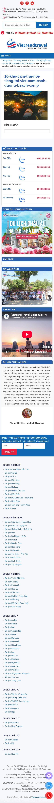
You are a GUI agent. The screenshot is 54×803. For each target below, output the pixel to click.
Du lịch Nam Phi (12, 754)
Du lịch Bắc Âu (11, 705)
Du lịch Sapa (10, 508)
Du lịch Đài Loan (12, 638)
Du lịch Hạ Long (11, 487)
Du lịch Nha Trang (12, 547)
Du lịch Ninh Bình (12, 501)
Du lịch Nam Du (11, 589)
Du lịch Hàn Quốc (12, 641)
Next (48, 288)
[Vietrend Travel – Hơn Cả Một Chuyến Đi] (27, 43)
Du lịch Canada (11, 740)
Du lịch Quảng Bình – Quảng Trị (18, 529)
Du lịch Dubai (10, 634)
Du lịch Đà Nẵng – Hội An (15, 536)
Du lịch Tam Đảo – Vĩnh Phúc (17, 505)
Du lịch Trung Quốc (13, 680)
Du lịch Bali (10, 627)
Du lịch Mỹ (9, 743)
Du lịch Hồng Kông (13, 645)
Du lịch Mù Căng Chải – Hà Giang (19, 498)
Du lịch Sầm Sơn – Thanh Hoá (18, 522)
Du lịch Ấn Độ (11, 620)
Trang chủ (6, 61)
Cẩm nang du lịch (20, 61)
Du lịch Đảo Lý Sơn (13, 543)
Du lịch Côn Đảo (12, 582)
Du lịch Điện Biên (12, 480)
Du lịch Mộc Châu (12, 494)
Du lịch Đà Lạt (11, 540)
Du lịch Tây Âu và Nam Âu (16, 694)
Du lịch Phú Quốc (12, 585)
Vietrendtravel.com (39, 797)
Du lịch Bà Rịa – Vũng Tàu (16, 596)
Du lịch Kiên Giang (13, 606)
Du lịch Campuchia (13, 631)
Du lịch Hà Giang (12, 484)
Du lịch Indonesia (12, 648)
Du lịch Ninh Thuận (13, 557)
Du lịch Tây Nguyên (13, 564)
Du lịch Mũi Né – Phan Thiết (17, 603)
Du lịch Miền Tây (12, 599)
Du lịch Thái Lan (12, 677)
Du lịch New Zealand (13, 726)
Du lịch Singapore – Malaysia (17, 673)
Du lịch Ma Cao (11, 656)
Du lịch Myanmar (12, 663)
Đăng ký (9, 452)
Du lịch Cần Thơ (12, 592)
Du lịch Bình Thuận (13, 561)
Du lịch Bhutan (11, 624)
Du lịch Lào (9, 652)
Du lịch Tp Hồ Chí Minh (14, 578)
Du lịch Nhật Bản (12, 666)
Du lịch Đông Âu (12, 708)
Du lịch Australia (12, 722)
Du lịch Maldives (12, 659)
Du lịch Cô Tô (10, 476)
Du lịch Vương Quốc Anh (15, 698)
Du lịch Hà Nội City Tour (15, 491)
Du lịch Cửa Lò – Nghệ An (16, 526)
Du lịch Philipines (12, 670)
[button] (8, 56)
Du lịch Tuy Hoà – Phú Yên (16, 554)
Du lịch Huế (10, 533)
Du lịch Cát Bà (11, 473)
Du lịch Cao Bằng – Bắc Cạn (17, 469)
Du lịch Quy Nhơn (12, 550)
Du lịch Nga (10, 712)
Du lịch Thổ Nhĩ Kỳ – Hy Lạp (17, 701)
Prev (5, 288)
